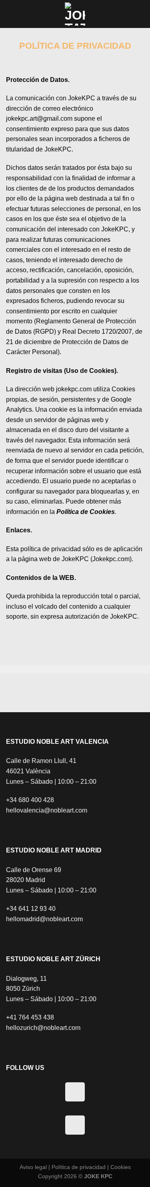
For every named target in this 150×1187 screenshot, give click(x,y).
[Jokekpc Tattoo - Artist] (75, 14)
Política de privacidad (79, 1167)
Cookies (120, 1167)
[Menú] (19, 14)
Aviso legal (33, 1167)
